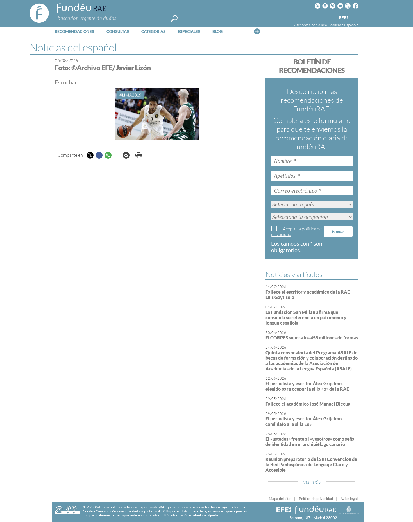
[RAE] (354, 16)
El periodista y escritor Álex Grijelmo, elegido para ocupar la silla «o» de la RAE (307, 386)
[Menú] (257, 31)
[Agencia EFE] (343, 18)
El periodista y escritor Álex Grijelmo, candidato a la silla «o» (304, 421)
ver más (312, 481)
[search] (174, 18)
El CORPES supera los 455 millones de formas (312, 337)
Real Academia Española (339, 24)
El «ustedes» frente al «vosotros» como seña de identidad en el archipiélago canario (310, 441)
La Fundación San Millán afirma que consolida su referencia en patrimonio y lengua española (306, 317)
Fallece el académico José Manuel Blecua (308, 403)
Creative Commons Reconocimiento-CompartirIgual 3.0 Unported (131, 511)
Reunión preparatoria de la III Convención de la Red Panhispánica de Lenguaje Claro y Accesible (311, 464)
